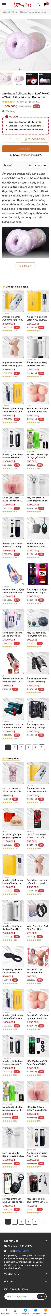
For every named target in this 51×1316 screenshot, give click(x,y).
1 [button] (20, 69)
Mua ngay (25, 148)
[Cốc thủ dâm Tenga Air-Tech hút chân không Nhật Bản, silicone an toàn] (38, 819)
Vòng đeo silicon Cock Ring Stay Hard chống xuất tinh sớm (37, 929)
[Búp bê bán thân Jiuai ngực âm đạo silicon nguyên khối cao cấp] (38, 393)
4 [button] (28, 69)
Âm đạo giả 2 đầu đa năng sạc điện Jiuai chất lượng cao (12, 681)
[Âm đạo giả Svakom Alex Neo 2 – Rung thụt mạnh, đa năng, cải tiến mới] (13, 528)
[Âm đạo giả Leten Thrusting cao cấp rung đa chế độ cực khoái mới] (38, 709)
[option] (6, 79)
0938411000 (28, 155)
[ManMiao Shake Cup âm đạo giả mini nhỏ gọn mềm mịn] (38, 439)
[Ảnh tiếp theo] (48, 79)
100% (37, 165)
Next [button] (48, 45)
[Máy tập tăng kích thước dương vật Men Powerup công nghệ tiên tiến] (38, 1183)
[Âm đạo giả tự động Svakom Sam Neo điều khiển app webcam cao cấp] (38, 347)
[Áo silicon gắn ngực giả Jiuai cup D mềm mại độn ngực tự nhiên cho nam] (13, 819)
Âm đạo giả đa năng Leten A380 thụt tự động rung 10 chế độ (37, 319)
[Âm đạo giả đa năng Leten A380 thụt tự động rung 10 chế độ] (38, 301)
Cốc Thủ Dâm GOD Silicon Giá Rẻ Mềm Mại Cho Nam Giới (12, 791)
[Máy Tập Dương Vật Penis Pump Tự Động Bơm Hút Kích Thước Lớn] (38, 1046)
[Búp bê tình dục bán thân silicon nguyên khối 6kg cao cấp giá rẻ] (13, 347)
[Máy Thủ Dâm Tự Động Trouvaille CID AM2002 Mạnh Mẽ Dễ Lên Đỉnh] (38, 485)
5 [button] (31, 69)
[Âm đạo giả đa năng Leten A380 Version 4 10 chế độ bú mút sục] (13, 393)
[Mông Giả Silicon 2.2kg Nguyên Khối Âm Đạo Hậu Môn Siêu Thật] (13, 485)
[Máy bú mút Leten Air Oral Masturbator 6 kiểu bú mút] (13, 709)
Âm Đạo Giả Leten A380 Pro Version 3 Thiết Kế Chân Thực (12, 319)
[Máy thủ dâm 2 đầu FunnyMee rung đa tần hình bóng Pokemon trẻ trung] (38, 620)
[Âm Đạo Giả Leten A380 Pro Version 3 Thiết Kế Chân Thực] (13, 301)
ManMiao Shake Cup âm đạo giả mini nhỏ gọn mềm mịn (37, 457)
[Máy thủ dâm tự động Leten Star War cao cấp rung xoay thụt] (13, 574)
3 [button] (25, 69)
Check (41, 1296)
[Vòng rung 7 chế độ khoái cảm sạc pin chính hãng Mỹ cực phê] (13, 956)
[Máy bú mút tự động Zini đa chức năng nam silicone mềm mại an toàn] (13, 620)
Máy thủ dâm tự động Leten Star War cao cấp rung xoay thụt (13, 592)
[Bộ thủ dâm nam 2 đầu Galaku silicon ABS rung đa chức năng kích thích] (38, 528)
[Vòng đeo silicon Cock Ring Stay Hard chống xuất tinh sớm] (38, 911)
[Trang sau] (42, 747)
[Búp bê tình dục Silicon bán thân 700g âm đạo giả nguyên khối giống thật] (38, 956)
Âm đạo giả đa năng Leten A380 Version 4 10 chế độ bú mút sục (13, 411)
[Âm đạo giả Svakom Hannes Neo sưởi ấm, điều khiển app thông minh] (13, 439)
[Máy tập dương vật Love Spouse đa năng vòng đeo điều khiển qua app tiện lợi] (13, 1183)
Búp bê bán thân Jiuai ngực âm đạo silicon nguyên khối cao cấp (37, 411)
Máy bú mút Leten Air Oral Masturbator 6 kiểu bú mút (13, 727)
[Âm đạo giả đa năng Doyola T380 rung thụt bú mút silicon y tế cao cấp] (38, 663)
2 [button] (22, 69)
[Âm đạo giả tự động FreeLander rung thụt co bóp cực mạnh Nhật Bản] (38, 574)
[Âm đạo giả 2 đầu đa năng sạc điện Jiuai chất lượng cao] (13, 663)
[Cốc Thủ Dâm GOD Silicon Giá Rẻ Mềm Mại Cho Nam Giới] (13, 773)
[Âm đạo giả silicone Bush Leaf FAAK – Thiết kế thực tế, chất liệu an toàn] (25, 45)
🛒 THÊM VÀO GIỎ (35, 139)
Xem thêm (24, 265)
